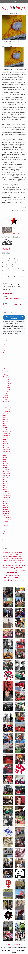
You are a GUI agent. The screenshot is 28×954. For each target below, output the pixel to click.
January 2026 (6, 358)
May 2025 (5, 374)
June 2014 (5, 541)
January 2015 (6, 539)
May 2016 (5, 507)
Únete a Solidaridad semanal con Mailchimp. (14, 317)
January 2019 (6, 493)
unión (22, 580)
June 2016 (5, 505)
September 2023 (7, 413)
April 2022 (5, 445)
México (4, 269)
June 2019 (5, 483)
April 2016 (5, 509)
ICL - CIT (10, 562)
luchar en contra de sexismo (8, 569)
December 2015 (7, 517)
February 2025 (6, 380)
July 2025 (5, 370)
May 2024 (5, 398)
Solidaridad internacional (13, 261)
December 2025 (7, 360)
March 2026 (6, 354)
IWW (16, 562)
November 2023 (7, 409)
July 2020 (5, 457)
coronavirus (5, 558)
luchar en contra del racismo (17, 567)
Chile (22, 554)
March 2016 (6, 511)
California (11, 554)
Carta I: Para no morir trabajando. (6, 234)
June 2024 (5, 395)
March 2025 (6, 378)
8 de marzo (5, 552)
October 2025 (6, 364)
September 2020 (7, 453)
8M (7, 552)
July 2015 (5, 527)
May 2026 (5, 350)
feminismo (13, 560)
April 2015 (5, 533)
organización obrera (11, 570)
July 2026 (5, 346)
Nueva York (19, 569)
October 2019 (6, 475)
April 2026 (5, 352)
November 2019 (7, 473)
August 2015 (6, 525)
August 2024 (6, 392)
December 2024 (7, 384)
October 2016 (6, 497)
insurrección (20, 267)
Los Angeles (9, 565)
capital (11, 263)
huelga (22, 560)
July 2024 (5, 394)
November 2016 (7, 495)
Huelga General (6, 562)
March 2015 (6, 535)
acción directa (13, 552)
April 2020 (5, 463)
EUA (10, 560)
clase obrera (7, 557)
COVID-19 (9, 558)
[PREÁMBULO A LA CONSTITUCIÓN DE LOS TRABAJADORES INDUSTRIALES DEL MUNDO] (7, 242)
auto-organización (6, 554)
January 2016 (6, 515)
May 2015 (5, 531)
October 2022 (6, 435)
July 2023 (5, 417)
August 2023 (6, 415)
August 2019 (6, 479)
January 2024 (6, 405)
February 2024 (6, 403)
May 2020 (5, 461)
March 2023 (6, 425)
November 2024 (7, 386)
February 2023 (6, 427)
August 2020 (6, 455)
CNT (22, 556)
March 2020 (6, 465)
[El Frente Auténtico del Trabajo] (18, 230)
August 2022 (6, 439)
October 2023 (6, 411)
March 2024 (6, 401)
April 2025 (5, 376)
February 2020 (6, 467)
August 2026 (6, 344)
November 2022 (7, 433)
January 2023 (6, 429)
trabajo (20, 269)
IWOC (13, 562)
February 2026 (6, 356)
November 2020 (7, 449)
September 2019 (7, 477)
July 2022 (5, 441)
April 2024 (5, 399)
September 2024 (7, 390)
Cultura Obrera (14, 558)
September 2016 (7, 499)
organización (5, 570)
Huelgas (4, 261)
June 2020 (5, 459)
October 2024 (6, 388)
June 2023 (5, 419)
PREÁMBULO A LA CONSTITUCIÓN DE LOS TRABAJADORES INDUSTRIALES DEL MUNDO (6, 248)
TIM (8, 577)
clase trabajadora (12, 264)
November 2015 (7, 519)
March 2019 (6, 489)
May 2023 (5, 421)
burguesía (6, 263)
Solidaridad (10, 575)
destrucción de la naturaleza (9, 267)
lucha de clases (16, 565)
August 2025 (6, 368)
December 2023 (7, 407)
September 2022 (7, 437)
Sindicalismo (12, 573)
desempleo (20, 264)
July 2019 (5, 481)
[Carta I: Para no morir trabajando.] (7, 230)
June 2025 (5, 372)
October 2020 (6, 451)
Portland (17, 570)
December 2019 (7, 471)
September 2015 (7, 523)
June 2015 (5, 529)
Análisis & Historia (8, 259)
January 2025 (6, 382)
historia (19, 560)
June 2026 (5, 348)
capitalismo (16, 263)
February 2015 (6, 537)
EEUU (18, 558)
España (8, 560)
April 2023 (5, 423)
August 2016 (6, 501)
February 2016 (6, 513)
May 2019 (5, 485)
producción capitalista (12, 269)
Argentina (21, 552)
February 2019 (6, 491)
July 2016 (5, 503)
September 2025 (7, 366)
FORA (16, 560)
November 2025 (7, 362)
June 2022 (5, 443)
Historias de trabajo (18, 259)
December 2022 (7, 431)
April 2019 (5, 487)
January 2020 (6, 469)
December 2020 (7, 447)
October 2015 (6, 521)
